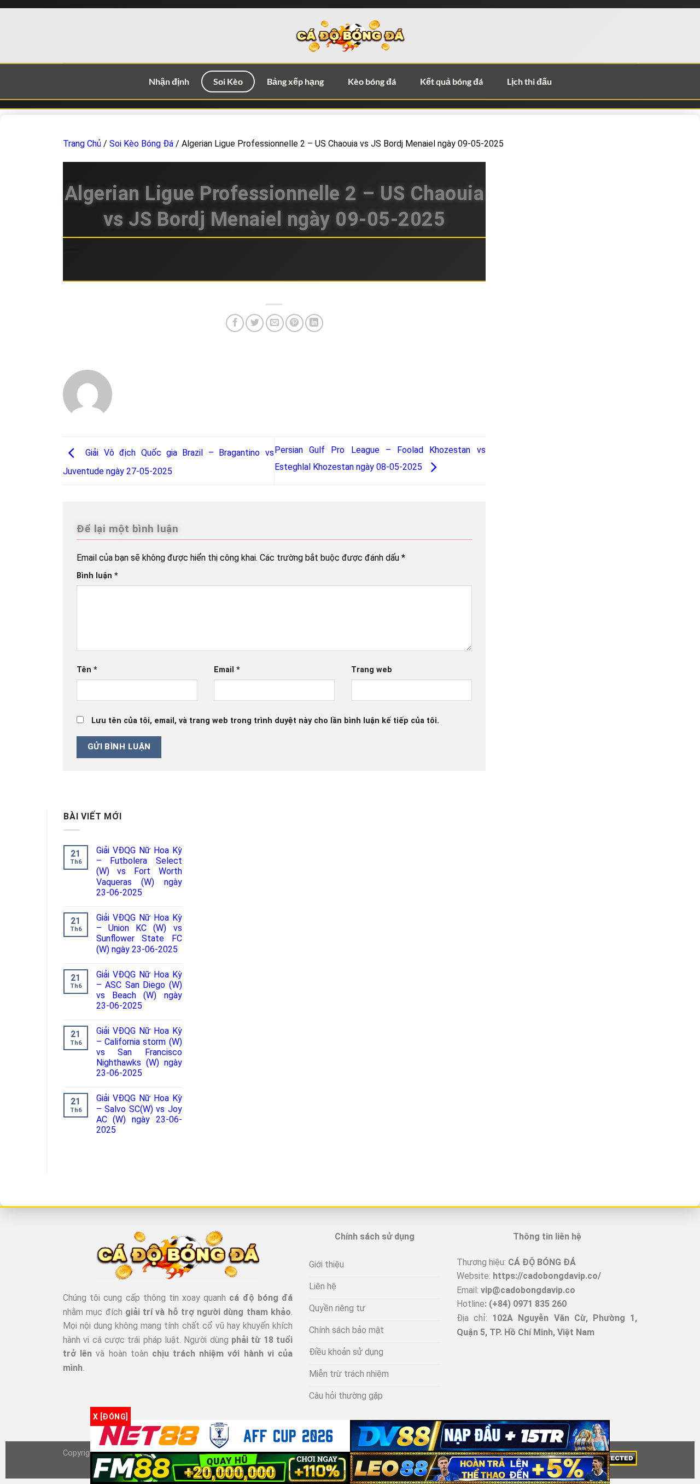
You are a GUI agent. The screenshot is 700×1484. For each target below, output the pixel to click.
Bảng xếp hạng (295, 81)
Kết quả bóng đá (451, 81)
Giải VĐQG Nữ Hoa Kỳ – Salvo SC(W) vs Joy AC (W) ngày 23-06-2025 (139, 1114)
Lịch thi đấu (529, 81)
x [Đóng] (110, 1416)
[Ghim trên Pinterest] (294, 323)
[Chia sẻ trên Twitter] (255, 323)
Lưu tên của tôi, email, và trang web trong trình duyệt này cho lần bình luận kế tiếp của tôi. (265, 720)
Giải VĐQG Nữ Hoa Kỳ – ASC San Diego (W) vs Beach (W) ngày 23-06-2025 (139, 990)
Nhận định (169, 81)
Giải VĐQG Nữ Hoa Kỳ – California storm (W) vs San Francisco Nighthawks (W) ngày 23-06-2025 (139, 1052)
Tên (87, 669)
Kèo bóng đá (372, 81)
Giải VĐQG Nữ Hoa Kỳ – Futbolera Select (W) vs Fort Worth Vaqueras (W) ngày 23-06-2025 (139, 871)
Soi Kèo (228, 81)
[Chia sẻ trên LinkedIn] (314, 323)
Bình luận (97, 575)
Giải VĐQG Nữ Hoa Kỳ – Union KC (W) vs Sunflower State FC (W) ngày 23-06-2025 (139, 933)
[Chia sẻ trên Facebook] (235, 323)
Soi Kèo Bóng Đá (141, 143)
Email (227, 669)
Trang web (371, 669)
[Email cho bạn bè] (275, 323)
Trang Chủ (82, 143)
